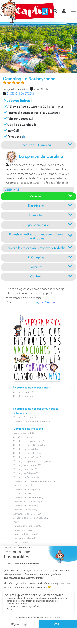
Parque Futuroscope (23, 530)
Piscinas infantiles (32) (24, 538)
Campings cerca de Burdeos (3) (29, 445)
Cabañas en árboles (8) (24, 437)
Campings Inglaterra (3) (25, 510)
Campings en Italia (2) (24, 494)
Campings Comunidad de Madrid (30, 422)
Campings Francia (22, 396)
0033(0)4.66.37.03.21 (21, 93)
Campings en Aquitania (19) (27, 465)
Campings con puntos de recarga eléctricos (35, 461)
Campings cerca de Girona (26, 449)
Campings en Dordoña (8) (26, 477)
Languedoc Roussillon (16, 89)
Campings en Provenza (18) (26, 506)
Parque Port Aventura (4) (25, 534)
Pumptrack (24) (20, 542)
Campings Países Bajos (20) (27, 514)
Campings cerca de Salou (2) (27, 457)
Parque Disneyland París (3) (27, 526)
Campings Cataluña (23, 417)
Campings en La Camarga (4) (28, 498)
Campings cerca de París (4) (27, 453)
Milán (16, 522)
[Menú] (73, 11)
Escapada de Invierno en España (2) (31, 518)
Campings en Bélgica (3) (25, 473)
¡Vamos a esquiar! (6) (23, 433)
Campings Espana (22, 392)
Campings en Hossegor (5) (26, 490)
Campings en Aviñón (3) (25, 469)
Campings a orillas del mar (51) (28, 441)
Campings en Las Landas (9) (27, 502)
